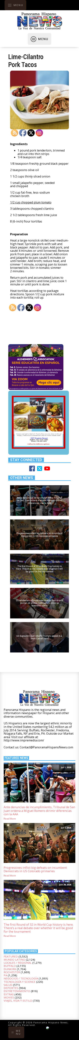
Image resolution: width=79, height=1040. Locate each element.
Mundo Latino (14, 959)
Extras (9, 994)
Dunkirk (10, 969)
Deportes (11, 988)
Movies (9, 997)
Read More (10, 818)
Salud (8, 985)
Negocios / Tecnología (21, 978)
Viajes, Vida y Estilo (18, 1000)
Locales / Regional (18, 962)
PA (5, 975)
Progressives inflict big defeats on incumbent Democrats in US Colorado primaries (35, 869)
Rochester (12, 972)
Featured (11, 956)
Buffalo (10, 966)
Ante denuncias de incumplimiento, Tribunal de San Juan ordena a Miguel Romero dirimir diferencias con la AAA (39, 810)
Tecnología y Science (19, 981)
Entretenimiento (17, 991)
